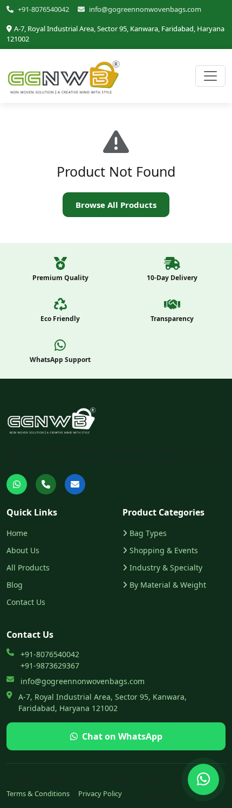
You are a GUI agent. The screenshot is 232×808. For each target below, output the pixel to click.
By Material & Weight (167, 585)
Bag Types (148, 533)
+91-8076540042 (43, 9)
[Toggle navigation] (210, 76)
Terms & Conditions (38, 793)
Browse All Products (116, 204)
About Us (22, 550)
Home (17, 533)
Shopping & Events (163, 550)
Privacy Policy (100, 793)
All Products (28, 567)
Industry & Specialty (165, 567)
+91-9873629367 (50, 665)
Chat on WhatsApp (122, 736)
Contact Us (25, 602)
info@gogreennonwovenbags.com (145, 9)
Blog (14, 585)
